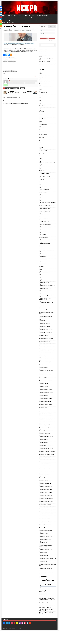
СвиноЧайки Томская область (45, 521)
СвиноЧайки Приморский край (45, 477)
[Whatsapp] (1, 24)
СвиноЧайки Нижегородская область (46, 454)
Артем (40, 121)
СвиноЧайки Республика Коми (45, 483)
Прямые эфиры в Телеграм (44, 176)
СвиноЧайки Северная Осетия (45, 504)
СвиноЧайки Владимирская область (46, 347)
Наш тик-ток (41, 179)
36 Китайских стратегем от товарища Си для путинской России (47, 163)
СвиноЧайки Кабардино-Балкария (45, 389)
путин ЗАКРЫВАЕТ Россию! (44, 61)
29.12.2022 (6, 29)
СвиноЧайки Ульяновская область (46, 536)
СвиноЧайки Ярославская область (46, 568)
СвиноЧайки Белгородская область (46, 338)
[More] (11, 55)
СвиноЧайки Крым (42, 421)
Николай (41, 147)
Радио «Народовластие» (21, 17)
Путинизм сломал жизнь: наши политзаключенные (45, 299)
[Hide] (0, 28)
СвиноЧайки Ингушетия (44, 383)
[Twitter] (6, 55)
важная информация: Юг (44, 214)
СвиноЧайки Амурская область (45, 326)
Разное (40, 269)
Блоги (40, 99)
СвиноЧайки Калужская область (45, 398)
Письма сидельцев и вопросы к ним (46, 302)
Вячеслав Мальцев (43, 134)
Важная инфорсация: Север (44, 218)
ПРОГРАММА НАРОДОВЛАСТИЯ (42, 15)
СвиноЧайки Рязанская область (45, 489)
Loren (40, 108)
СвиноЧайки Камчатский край (45, 401)
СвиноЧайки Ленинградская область (46, 430)
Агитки (40, 167)
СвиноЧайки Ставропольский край (46, 510)
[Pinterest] (1, 17)
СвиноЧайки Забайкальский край (45, 377)
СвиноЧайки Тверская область (45, 518)
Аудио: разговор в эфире (44, 83)
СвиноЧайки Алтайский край (44, 323)
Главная (4, 15)
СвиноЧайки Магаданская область (46, 436)
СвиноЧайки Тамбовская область (45, 513)
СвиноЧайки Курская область (45, 427)
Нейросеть (41, 253)
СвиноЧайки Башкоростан (44, 335)
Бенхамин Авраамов (43, 124)
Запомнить (44, 35)
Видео (15, 15)
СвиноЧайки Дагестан (43, 367)
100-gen (11, 29)
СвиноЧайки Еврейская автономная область (46, 371)
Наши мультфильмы (43, 182)
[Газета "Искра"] (29, 13)
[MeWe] (1, 19)
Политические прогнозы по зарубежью (47, 285)
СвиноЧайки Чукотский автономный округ (47, 558)
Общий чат (31, 17)
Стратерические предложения (45, 224)
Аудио (20, 15)
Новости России (42, 263)
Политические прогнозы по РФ (45, 288)
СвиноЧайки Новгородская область (46, 457)
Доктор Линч (41, 137)
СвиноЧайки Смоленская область (45, 507)
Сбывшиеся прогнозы (43, 291)
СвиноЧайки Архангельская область (46, 329)
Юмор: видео (41, 195)
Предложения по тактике (44, 221)
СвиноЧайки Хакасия (43, 542)
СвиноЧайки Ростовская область (45, 486)
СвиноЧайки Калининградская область (46, 392)
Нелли (40, 144)
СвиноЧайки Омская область (45, 463)
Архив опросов (42, 591)
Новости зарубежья (43, 256)
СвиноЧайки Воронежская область (46, 355)
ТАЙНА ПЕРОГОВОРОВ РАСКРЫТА (46, 55)
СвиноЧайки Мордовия (43, 442)
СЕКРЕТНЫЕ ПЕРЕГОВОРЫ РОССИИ (46, 58)
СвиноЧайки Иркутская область (45, 386)
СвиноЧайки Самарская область (45, 492)
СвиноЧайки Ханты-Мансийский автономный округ (45, 546)
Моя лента (43, 20)
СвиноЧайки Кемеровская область (46, 410)
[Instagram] (12, 622)
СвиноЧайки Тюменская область (45, 530)
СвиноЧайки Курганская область (45, 424)
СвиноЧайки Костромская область (46, 416)
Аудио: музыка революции (44, 75)
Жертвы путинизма (43, 231)
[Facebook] (4, 55)
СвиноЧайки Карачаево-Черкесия (45, 404)
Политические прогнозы (29, 15)
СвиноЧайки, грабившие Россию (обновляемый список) (45, 317)
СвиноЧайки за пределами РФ (45, 374)
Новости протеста (43, 259)
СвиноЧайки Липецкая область (45, 433)
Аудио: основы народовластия (45, 80)
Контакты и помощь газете (8, 22)
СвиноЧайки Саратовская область (46, 495)
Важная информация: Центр (44, 211)
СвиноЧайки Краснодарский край (45, 418)
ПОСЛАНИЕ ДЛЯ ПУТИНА (44, 51)
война (40, 199)
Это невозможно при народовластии (46, 571)
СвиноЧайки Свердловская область (46, 501)
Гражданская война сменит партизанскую (16, 20)
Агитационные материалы (7, 17)
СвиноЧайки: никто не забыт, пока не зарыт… (44, 17)
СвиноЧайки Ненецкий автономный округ (47, 451)
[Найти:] (47, 45)
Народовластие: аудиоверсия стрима (46, 86)
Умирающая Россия (43, 192)
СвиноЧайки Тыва (42, 527)
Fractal (40, 102)
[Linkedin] (1, 14)
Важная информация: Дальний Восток (46, 205)
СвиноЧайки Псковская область (45, 480)
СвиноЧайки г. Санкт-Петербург (45, 361)
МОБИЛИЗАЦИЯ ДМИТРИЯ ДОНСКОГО (47, 64)
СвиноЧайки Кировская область (45, 413)
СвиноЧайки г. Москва (43, 358)
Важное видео (42, 170)
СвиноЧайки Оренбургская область (46, 466)
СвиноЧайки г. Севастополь (44, 364)
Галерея (40, 246)
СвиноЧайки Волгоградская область (46, 350)
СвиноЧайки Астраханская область (46, 332)
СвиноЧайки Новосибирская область (46, 460)
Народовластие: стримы (44, 173)
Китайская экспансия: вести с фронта (46, 250)
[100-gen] (6, 82)
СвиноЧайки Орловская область (45, 468)
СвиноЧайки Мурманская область (46, 448)
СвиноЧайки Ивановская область (45, 380)
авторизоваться (24, 103)
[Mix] (1, 21)
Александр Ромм (42, 118)
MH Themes (19, 628)
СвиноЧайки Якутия (43, 561)
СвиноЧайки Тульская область (45, 524)
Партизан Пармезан (43, 150)
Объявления (41, 266)
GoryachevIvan (42, 105)
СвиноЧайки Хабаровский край (21, 29)
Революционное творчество (45, 272)
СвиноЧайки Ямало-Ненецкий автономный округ (47, 565)
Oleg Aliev (41, 114)
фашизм (22, 88)
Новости (9, 15)
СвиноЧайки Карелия (43, 407)
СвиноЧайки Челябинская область (46, 549)
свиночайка (8, 88)
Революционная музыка (44, 189)
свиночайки (15, 88)
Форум (3, 20)
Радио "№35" (41, 305)
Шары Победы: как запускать (33, 20)
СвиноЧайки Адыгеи (43, 320)
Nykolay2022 (41, 111)
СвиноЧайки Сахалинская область (46, 498)
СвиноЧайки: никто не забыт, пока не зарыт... (23, 30)
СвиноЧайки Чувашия (43, 555)
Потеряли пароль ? (52, 40)
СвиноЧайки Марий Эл (43, 439)
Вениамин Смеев (42, 131)
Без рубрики (41, 95)
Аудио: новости (42, 77)
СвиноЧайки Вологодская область (46, 352)
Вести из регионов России (44, 243)
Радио (40, 89)
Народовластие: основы (44, 237)
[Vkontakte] (9, 55)
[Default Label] (7, 622)
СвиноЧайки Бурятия (43, 344)
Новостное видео (42, 186)
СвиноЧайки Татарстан (43, 516)
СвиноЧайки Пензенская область (45, 471)
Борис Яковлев (42, 127)
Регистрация (52, 26)
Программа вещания (43, 92)
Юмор (40, 279)
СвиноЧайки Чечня (43, 552)
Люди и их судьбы (42, 234)
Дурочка (41, 140)
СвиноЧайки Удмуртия (43, 533)
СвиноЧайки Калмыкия (43, 395)
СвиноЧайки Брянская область (45, 341)
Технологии (41, 275)
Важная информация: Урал (44, 208)
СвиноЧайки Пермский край (44, 474)
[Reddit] (1, 12)
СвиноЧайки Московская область (45, 445)
